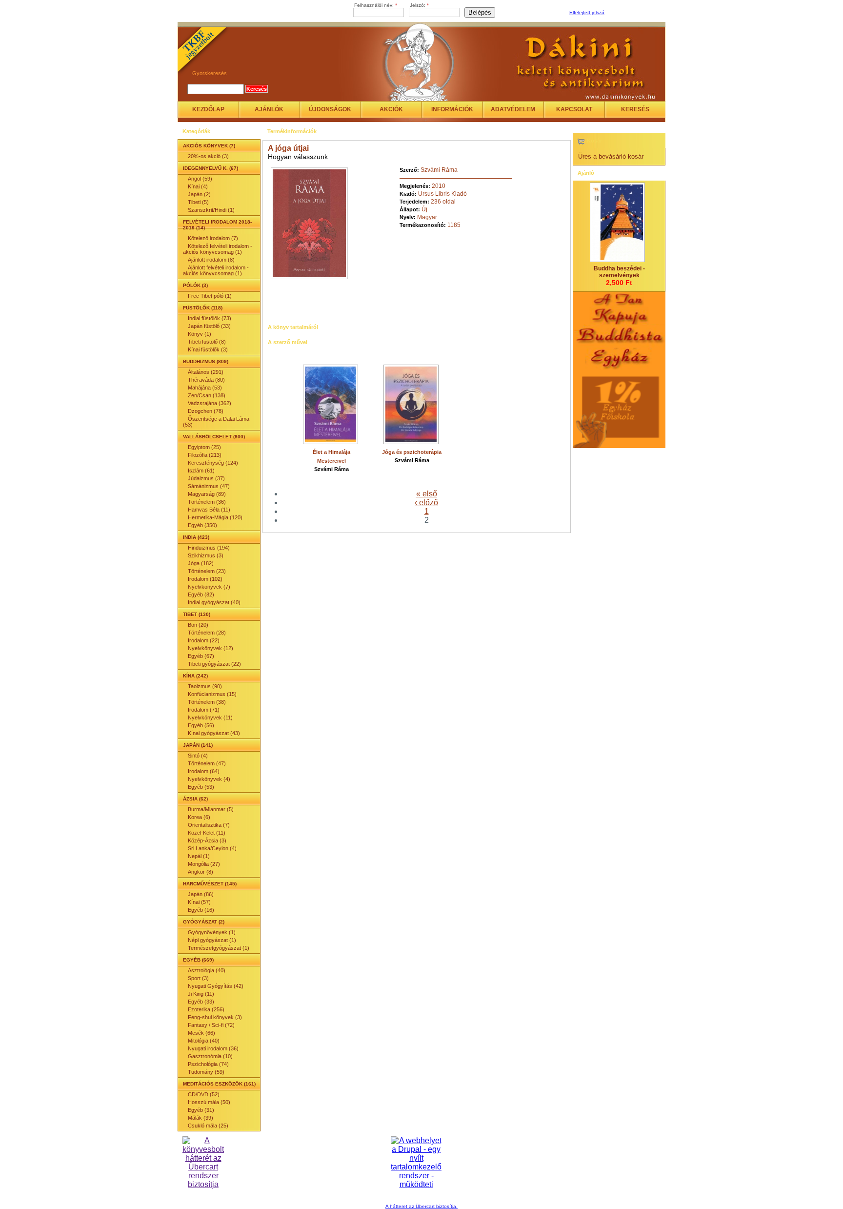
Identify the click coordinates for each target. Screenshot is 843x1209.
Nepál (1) (199, 856)
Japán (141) (198, 745)
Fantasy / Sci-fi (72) (211, 1025)
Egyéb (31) (201, 1110)
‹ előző (426, 502)
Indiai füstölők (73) (209, 318)
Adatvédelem (513, 109)
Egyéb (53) (201, 787)
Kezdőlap (208, 109)
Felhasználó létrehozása (633, 13)
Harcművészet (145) (210, 883)
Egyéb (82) (201, 594)
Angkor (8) (200, 872)
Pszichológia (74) (208, 1064)
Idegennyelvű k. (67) (210, 168)
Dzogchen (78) (205, 411)
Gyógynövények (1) (212, 932)
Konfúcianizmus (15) (212, 694)
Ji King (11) (201, 994)
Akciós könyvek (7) (209, 145)
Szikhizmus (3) (205, 555)
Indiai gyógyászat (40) (214, 602)
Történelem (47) (207, 763)
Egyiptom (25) (204, 447)
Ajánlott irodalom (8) (211, 260)
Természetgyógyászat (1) (218, 948)
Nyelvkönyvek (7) (209, 587)
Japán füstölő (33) (209, 326)
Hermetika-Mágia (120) (215, 517)
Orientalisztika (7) (209, 825)
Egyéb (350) (202, 525)
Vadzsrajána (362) (209, 403)
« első (426, 494)
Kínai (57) (199, 902)
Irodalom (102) (205, 579)
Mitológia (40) (204, 1041)
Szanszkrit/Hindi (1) (211, 210)
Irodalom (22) (204, 640)
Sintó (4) (198, 755)
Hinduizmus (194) (209, 548)
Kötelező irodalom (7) (213, 238)
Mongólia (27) (204, 864)
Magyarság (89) (207, 494)
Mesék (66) (201, 1033)
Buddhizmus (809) (205, 361)
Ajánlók (269, 109)
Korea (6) (199, 817)
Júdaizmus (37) (206, 478)
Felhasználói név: (375, 5)
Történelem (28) (207, 632)
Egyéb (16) (201, 910)
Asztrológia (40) (206, 970)
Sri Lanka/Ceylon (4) (212, 848)
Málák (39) (200, 1118)
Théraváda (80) (206, 380)
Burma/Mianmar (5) (211, 809)
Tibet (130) (196, 614)
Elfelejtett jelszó (586, 12)
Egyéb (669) (198, 960)
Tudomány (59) (206, 1072)
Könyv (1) (199, 334)
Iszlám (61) (201, 470)
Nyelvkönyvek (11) (210, 717)
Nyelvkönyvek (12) (210, 648)
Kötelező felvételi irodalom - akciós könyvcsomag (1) (217, 249)
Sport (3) (198, 978)
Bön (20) (198, 625)
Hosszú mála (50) (209, 1102)
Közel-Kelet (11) (206, 833)
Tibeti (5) (198, 202)
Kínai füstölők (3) (208, 349)
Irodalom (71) (204, 710)
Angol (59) (200, 179)
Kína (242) (195, 675)
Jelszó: (419, 5)
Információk (452, 109)
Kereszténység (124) (213, 463)
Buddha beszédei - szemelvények (619, 272)
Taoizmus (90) (205, 686)
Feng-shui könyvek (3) (215, 1017)
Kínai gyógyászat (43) (214, 733)
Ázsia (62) (195, 798)
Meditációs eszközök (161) (219, 1083)
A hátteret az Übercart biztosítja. (421, 1206)
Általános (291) (205, 372)
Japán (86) (201, 894)
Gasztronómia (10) (210, 1056)
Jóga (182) (201, 563)
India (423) (196, 537)
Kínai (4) (198, 186)
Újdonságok (330, 109)
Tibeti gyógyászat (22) (214, 664)
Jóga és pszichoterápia (412, 452)
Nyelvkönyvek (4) (209, 779)
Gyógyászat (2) (203, 921)
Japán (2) (199, 194)
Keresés (635, 109)
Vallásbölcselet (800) (214, 436)
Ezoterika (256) (206, 1009)
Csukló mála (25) (208, 1125)
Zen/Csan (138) (206, 395)
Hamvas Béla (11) (209, 509)
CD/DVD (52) (204, 1094)
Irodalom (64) (204, 771)
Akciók (391, 109)
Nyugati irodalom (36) (213, 1048)
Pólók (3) (195, 285)
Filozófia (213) (204, 455)
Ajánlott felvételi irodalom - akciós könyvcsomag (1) (216, 270)
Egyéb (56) (201, 725)
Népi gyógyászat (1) (212, 940)
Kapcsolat (574, 109)
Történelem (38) (207, 702)
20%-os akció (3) (208, 156)
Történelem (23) (207, 571)
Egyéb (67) (201, 656)
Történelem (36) (207, 502)
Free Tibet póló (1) (210, 296)
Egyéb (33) (201, 1001)
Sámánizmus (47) (209, 486)
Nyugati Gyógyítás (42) (215, 986)
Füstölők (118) (202, 307)
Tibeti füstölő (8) (207, 342)
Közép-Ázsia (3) (207, 840)
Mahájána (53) (205, 387)
